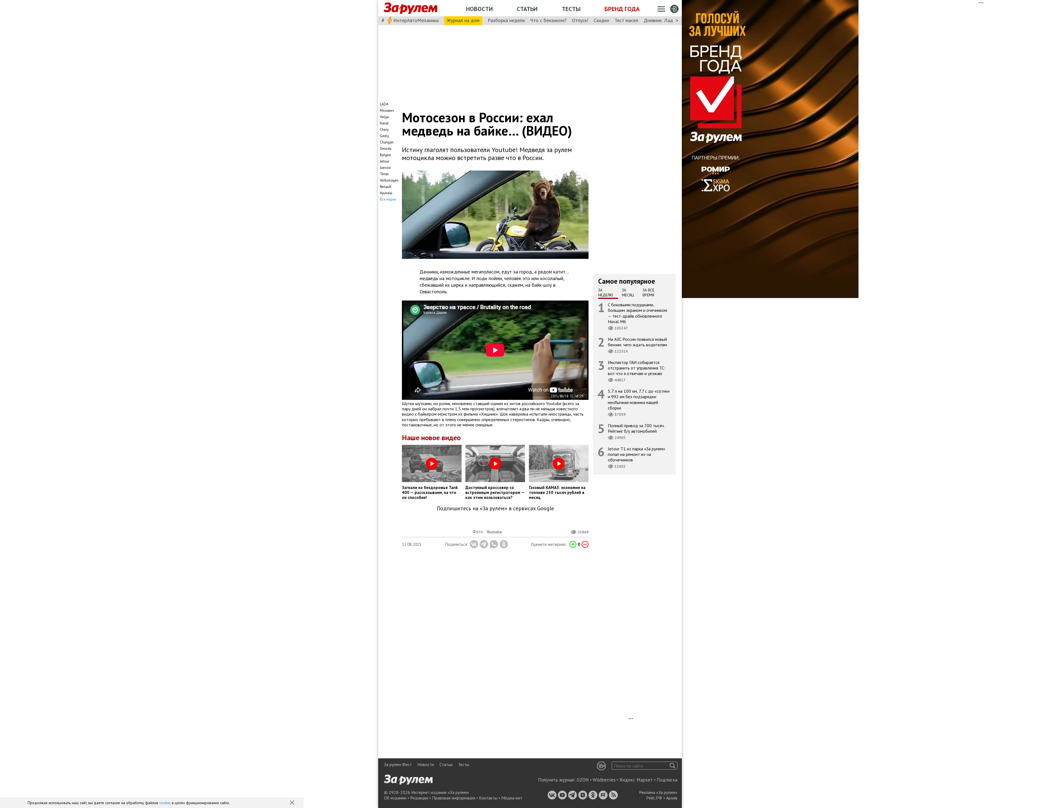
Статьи (527, 9)
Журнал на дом (463, 20)
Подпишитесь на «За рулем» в (495, 508)
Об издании (395, 798)
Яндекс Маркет (636, 780)
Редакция (419, 798)
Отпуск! (580, 20)
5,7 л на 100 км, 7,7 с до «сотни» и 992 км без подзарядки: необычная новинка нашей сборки (639, 399)
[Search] (672, 766)
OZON (583, 780)
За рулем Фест (398, 764)
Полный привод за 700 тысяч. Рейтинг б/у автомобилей (636, 428)
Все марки (388, 199)
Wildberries (604, 780)
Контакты (488, 798)
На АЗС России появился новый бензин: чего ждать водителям (637, 341)
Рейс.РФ (654, 798)
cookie (164, 802)
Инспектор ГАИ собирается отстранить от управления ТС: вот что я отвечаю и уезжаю (636, 368)
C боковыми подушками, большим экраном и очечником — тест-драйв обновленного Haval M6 (637, 313)
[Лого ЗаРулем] (410, 8)
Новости (479, 9)
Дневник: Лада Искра (667, 20)
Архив (671, 798)
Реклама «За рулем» (658, 792)
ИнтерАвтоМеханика (416, 20)
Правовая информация (453, 798)
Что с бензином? (548, 20)
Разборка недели (506, 20)
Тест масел (626, 20)
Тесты (571, 9)
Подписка (667, 780)
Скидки (601, 20)
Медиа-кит (511, 798)
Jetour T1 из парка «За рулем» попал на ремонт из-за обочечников (636, 454)
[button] (292, 803)
